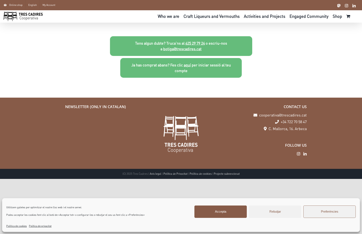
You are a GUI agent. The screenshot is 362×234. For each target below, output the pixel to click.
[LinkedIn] (305, 153)
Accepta (220, 211)
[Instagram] (298, 153)
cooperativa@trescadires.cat (282, 115)
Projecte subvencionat (227, 173)
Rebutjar (275, 211)
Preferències (329, 211)
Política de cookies (16, 226)
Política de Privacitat (175, 173)
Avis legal (155, 173)
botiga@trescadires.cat (182, 49)
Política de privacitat (40, 226)
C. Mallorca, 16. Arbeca (287, 128)
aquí (187, 65)
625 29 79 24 (195, 43)
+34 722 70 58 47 (293, 121)
